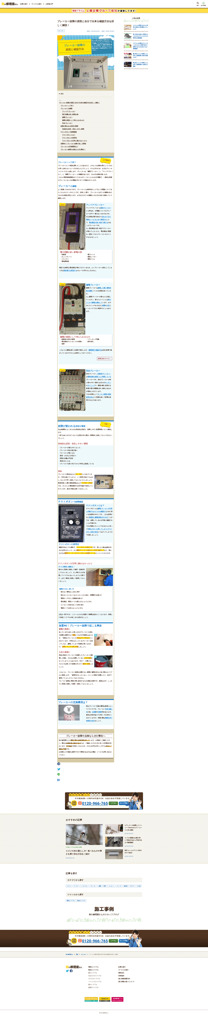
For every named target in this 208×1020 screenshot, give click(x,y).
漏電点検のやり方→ (104, 358)
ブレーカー (61, 30)
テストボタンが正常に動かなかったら (74, 141)
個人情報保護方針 (124, 978)
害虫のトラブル (81, 900)
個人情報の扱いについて (126, 981)
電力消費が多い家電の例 (70, 114)
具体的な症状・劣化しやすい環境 (73, 129)
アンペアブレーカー (68, 111)
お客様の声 (49, 4)
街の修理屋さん (69, 954)
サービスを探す (37, 4)
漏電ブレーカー (67, 117)
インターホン (84, 886)
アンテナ (76, 886)
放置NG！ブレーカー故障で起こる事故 (73, 143)
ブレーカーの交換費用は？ (69, 146)
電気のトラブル (71, 900)
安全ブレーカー (67, 123)
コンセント (111, 886)
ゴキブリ (132, 886)
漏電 (100, 886)
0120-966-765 (95, 803)
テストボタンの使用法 (69, 138)
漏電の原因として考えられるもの (73, 120)
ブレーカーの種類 (66, 108)
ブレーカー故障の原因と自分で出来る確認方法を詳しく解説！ (79, 102)
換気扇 (125, 886)
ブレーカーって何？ (67, 105)
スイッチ (119, 886)
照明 (105, 886)
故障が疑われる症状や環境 (69, 126)
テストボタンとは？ (68, 135)
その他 (138, 886)
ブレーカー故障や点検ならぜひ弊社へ (73, 149)
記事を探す (24, 4)
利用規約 (80, 803)
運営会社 (121, 973)
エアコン (69, 886)
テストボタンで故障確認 (69, 132)
